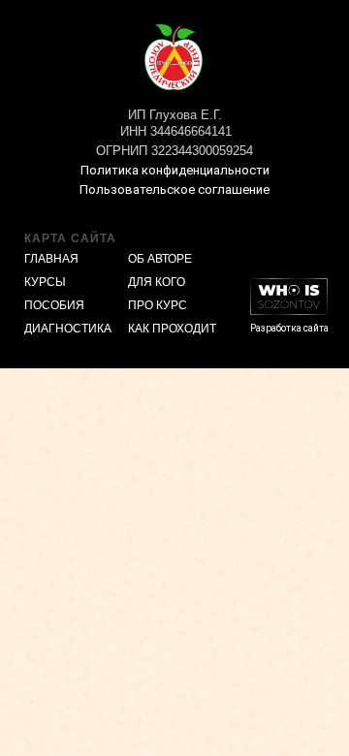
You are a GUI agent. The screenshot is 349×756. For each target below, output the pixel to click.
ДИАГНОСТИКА (67, 328)
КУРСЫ (45, 282)
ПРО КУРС (157, 305)
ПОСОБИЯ (54, 305)
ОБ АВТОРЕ (160, 259)
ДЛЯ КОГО (156, 282)
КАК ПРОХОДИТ (172, 328)
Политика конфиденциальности (175, 170)
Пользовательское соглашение (174, 189)
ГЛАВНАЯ (51, 259)
